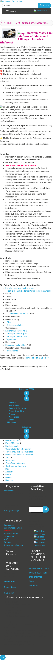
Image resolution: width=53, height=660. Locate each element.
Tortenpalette (11, 351)
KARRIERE (33, 585)
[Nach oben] (3, 657)
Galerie (8, 477)
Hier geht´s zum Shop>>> (37, 358)
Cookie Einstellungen (13, 545)
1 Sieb (8, 322)
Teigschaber (10, 339)
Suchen (45, 5)
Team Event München (15, 463)
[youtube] (41, 544)
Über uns (9, 480)
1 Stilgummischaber (14, 325)
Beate (8, 474)
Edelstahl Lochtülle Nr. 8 (16, 331)
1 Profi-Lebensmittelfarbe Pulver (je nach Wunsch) (28, 291)
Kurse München (12, 443)
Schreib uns (9, 490)
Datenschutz (10, 536)
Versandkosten (11, 533)
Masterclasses (12, 440)
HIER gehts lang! (11, 510)
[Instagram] (41, 538)
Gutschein (10, 460)
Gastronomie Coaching (15, 466)
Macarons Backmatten (15, 345)
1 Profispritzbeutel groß (16, 333)
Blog (7, 469)
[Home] (26, 398)
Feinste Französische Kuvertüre (19, 288)
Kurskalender (11, 446)
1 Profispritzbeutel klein (16, 336)
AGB (6, 539)
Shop (7, 457)
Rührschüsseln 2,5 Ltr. (19, 313)
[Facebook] (41, 532)
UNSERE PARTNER (38, 573)
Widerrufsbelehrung (13, 528)
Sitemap (8, 542)
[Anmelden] (46, 509)
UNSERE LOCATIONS (39, 568)
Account (9, 472)
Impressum (9, 525)
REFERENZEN (35, 577)
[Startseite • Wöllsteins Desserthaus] (26, 1)
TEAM (31, 581)
